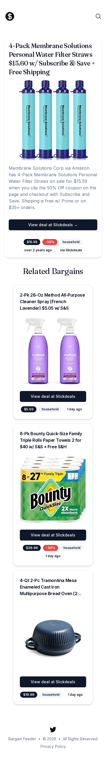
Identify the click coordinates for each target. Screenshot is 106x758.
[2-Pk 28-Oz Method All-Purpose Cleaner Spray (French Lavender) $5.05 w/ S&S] (53, 351)
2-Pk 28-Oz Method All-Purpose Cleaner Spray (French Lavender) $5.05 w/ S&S (52, 301)
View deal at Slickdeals (53, 396)
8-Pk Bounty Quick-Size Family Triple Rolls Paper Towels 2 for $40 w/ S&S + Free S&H (51, 440)
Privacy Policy (53, 746)
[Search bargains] (98, 16)
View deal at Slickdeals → (53, 224)
